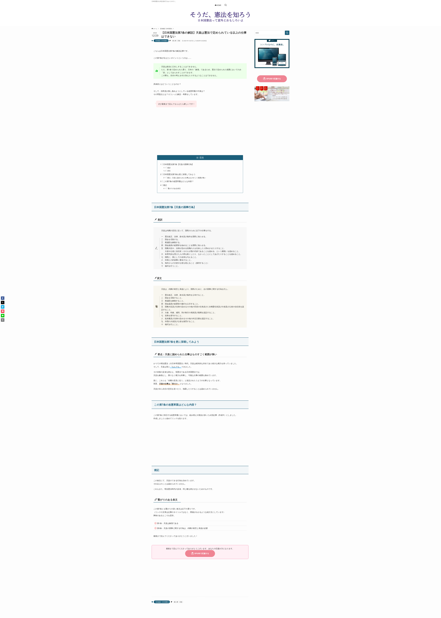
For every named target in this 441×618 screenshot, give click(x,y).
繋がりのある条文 (174, 188)
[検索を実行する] (287, 33)
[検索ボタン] (225, 5)
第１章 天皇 (176, 41)
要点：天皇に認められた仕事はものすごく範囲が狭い (186, 177)
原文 (169, 170)
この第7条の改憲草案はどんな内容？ (178, 181)
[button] (2, 298)
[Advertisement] (200, 132)
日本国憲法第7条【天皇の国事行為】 (178, 164)
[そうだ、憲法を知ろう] (220, 16)
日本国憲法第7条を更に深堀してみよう (179, 174)
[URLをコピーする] (2, 320)
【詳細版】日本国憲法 (161, 41)
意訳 (169, 167)
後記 (165, 185)
